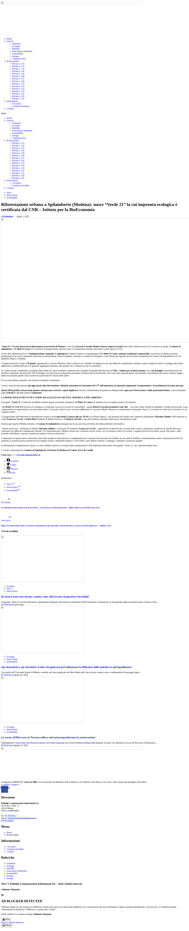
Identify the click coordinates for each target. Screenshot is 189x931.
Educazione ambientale (22, 51)
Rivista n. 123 (18, 88)
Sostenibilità (17, 54)
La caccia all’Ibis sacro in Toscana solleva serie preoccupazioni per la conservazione (48, 737)
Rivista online (13, 61)
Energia (15, 56)
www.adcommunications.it (28, 455)
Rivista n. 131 (18, 69)
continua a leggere (10, 784)
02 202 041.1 (11, 816)
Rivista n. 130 (18, 71)
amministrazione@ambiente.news (22, 818)
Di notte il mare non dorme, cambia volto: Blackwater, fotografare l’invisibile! (45, 596)
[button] (94, 113)
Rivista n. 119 (18, 98)
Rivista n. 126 (18, 81)
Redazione (8, 216)
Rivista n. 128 (18, 76)
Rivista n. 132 (18, 66)
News (9, 192)
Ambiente (16, 44)
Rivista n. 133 (18, 64)
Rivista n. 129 (18, 74)
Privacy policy (7, 821)
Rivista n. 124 (18, 86)
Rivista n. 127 (18, 79)
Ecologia (16, 46)
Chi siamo (16, 103)
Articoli (10, 41)
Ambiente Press (19, 59)
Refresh (8, 925)
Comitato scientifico (21, 106)
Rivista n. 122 (18, 91)
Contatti (10, 108)
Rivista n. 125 (18, 84)
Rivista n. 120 (18, 96)
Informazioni (12, 101)
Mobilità (16, 49)
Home (9, 39)
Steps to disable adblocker (12, 922)
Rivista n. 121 (18, 93)
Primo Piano (12, 195)
